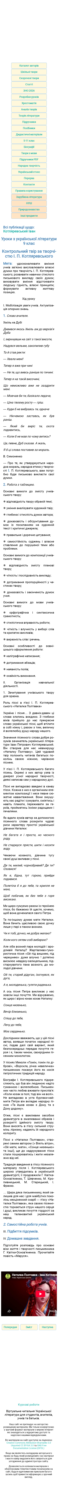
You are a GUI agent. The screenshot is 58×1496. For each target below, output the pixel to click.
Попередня (10, 1327)
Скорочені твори (29, 78)
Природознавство (29, 209)
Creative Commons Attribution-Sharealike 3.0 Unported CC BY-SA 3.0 (28, 1444)
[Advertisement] (29, 30)
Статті (29, 84)
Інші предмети (29, 215)
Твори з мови (29, 153)
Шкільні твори (29, 71)
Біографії (29, 146)
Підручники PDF (29, 159)
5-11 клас (29, 140)
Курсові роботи (28, 1404)
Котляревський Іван (19, 231)
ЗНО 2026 (29, 90)
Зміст (29, 1327)
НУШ (29, 203)
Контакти (29, 184)
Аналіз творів (29, 109)
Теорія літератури (29, 115)
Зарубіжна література (29, 196)
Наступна (47, 1327)
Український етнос (29, 171)
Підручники (29, 121)
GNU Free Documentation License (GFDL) (29, 1447)
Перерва (29, 178)
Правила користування (29, 190)
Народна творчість (29, 165)
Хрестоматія (29, 103)
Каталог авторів (29, 65)
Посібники (29, 128)
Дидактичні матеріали (29, 134)
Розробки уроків (29, 96)
